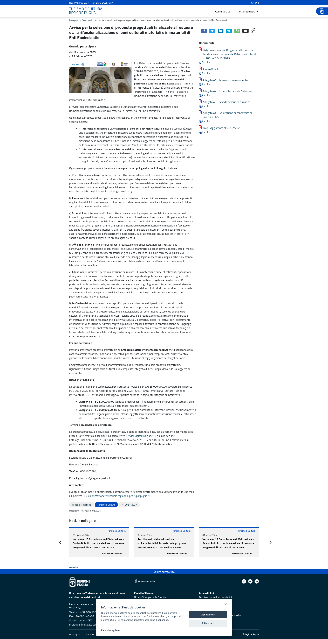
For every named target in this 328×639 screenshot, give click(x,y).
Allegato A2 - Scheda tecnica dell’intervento (228, 91)
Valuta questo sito (164, 572)
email (82, 620)
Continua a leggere (112, 553)
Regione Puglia (78, 2)
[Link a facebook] (244, 581)
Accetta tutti (208, 614)
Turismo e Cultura (116, 530)
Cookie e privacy (94, 634)
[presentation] (60, 542)
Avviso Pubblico (212, 69)
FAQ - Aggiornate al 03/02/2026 (222, 128)
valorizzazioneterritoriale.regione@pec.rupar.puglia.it (118, 496)
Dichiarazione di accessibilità (215, 597)
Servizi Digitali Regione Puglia (143, 436)
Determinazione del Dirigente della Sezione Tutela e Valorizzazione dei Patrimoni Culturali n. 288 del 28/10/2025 (229, 54)
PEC (90, 620)
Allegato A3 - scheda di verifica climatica (226, 102)
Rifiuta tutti (208, 623)
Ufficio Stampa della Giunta (150, 597)
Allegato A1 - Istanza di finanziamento (225, 80)
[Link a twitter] (250, 581)
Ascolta (206, 62)
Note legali (74, 634)
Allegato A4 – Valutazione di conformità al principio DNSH (227, 115)
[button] (248, 11)
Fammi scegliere (110, 630)
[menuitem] (223, 11)
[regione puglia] (320, 11)
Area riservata (146, 580)
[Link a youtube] (257, 581)
